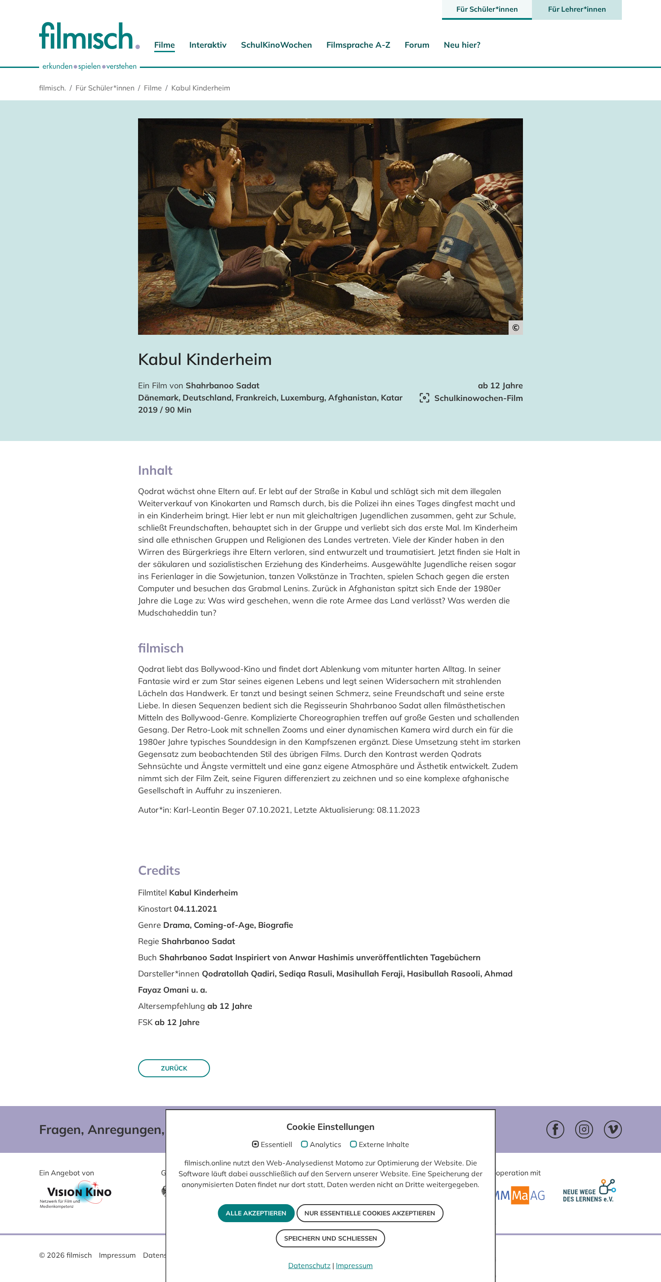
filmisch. (52, 87)
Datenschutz (164, 1255)
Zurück (174, 1068)
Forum (417, 45)
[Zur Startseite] (89, 38)
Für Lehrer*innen (577, 8)
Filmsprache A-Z (358, 45)
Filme (164, 45)
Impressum (117, 1255)
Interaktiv (208, 45)
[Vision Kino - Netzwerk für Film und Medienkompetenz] (75, 1197)
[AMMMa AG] (513, 1195)
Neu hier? (462, 45)
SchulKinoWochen (276, 45)
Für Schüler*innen (487, 8)
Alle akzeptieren (256, 1213)
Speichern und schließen (330, 1238)
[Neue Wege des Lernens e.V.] (591, 1196)
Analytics (325, 1144)
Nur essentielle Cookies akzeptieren (369, 1213)
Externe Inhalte (384, 1144)
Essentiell (276, 1144)
